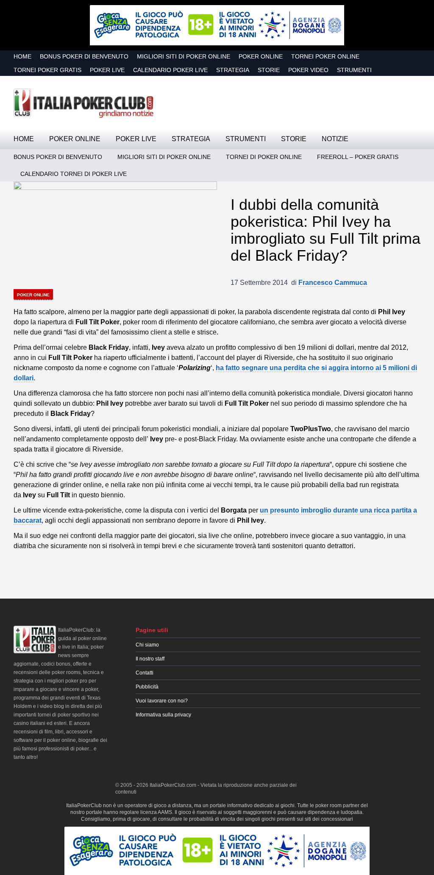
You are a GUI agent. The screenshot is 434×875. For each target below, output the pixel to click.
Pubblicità (147, 687)
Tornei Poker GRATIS (47, 70)
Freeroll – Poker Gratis (357, 156)
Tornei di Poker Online (264, 156)
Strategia (232, 70)
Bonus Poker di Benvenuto (84, 56)
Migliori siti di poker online (183, 56)
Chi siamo (147, 645)
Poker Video (308, 70)
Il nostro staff (150, 659)
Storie (269, 70)
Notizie (335, 138)
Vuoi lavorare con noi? (162, 701)
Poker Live (107, 70)
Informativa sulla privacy (163, 715)
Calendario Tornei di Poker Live (73, 173)
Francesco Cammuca (332, 282)
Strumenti (354, 70)
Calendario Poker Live (170, 70)
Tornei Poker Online (325, 56)
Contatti (144, 673)
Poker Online (261, 56)
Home (22, 56)
